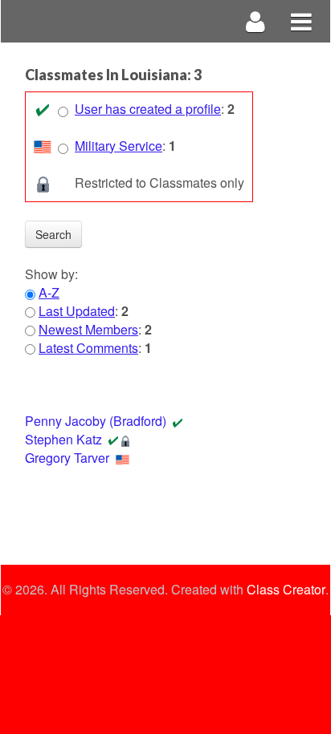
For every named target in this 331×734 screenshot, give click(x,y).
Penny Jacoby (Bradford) (95, 421)
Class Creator (286, 589)
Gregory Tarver (67, 457)
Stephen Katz (63, 439)
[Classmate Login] (256, 21)
